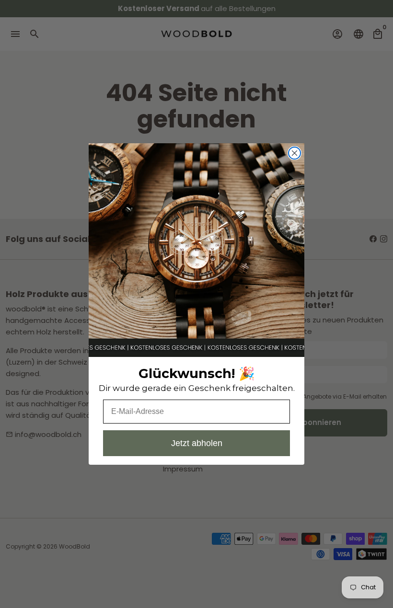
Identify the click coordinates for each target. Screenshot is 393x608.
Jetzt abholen (196, 443)
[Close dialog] (295, 153)
